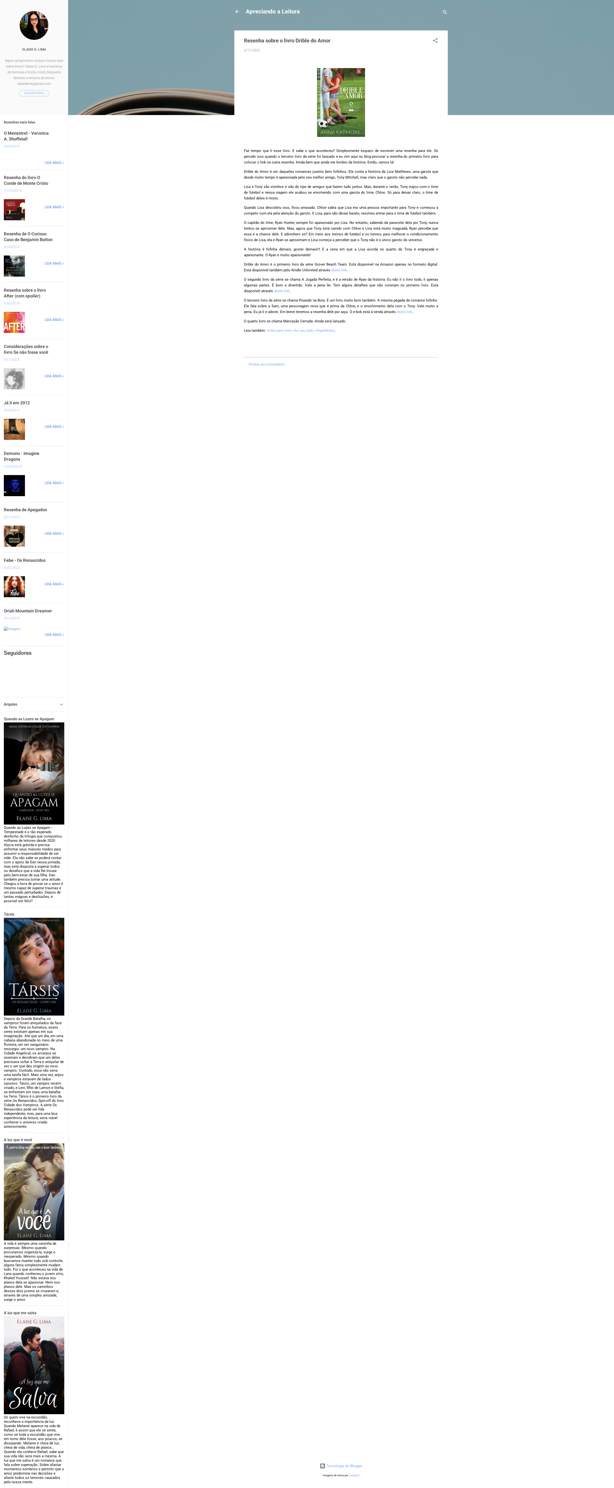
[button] (435, 41)
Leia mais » (54, 163)
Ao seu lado (303, 330)
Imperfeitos (325, 330)
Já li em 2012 (17, 402)
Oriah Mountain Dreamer (28, 610)
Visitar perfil (34, 93)
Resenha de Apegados (25, 509)
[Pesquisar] (445, 13)
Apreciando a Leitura (273, 11)
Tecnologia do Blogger (343, 1466)
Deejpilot (354, 1475)
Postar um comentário (267, 364)
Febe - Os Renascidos (25, 560)
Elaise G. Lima (34, 49)
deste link (339, 270)
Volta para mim (279, 330)
